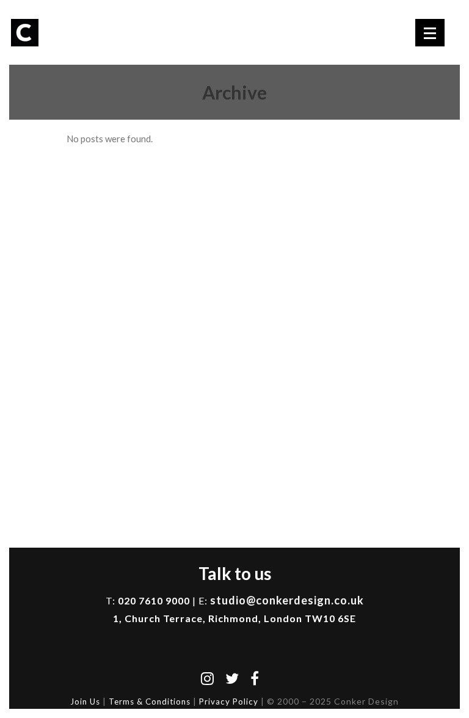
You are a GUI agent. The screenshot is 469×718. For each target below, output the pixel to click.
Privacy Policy (228, 701)
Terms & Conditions (150, 701)
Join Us (85, 701)
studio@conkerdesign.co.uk (287, 600)
